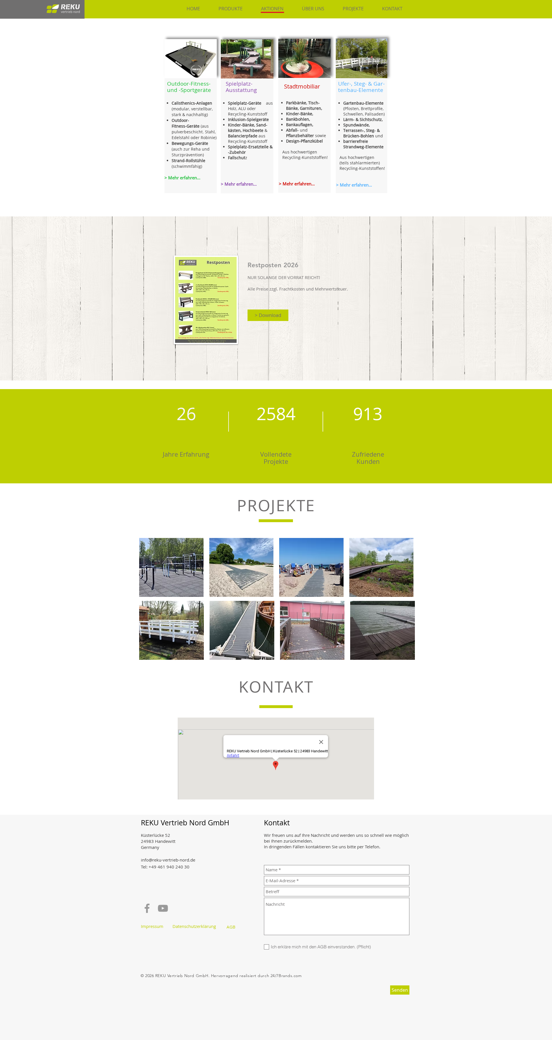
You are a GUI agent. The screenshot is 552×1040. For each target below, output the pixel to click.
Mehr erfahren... (298, 184)
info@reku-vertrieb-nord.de (168, 860)
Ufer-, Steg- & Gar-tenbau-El (361, 87)
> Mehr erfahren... (182, 177)
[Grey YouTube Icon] (163, 908)
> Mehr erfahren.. (353, 185)
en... (252, 184)
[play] (205, 73)
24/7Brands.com (286, 975)
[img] (171, 567)
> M (225, 184)
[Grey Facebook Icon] (147, 908)
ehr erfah (238, 184)
